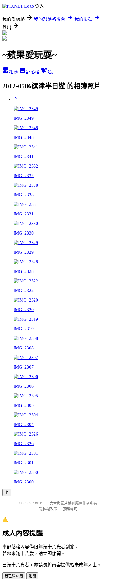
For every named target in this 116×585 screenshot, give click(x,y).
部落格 (33, 72)
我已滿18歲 (14, 576)
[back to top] (6, 492)
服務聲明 (70, 509)
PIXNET (38, 503)
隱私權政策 (48, 509)
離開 (32, 576)
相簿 (14, 72)
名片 (51, 72)
